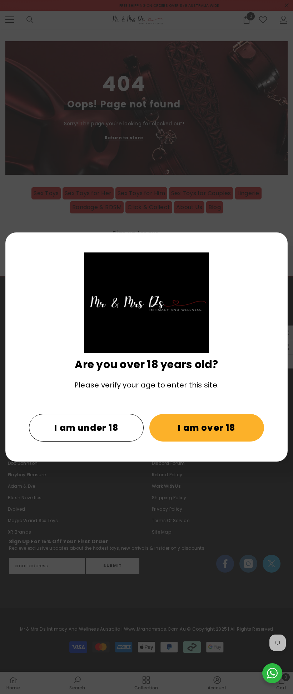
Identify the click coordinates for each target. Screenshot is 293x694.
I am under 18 (86, 428)
